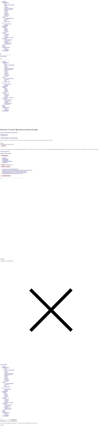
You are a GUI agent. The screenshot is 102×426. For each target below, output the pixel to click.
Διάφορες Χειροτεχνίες (9, 8)
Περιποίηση (7, 49)
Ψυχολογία (7, 19)
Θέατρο (6, 30)
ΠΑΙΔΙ (4, 17)
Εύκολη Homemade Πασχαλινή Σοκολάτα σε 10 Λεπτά (13, 173)
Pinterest (9, 153)
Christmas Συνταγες (8, 42)
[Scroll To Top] (0, 417)
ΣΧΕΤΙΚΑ (4, 157)
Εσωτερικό (7, 35)
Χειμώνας (6, 16)
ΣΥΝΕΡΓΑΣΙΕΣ (5, 160)
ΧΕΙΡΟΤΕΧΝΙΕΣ (6, 2)
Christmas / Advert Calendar (9, 4)
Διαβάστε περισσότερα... (5, 151)
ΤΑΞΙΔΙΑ (4, 32)
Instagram (6, 153)
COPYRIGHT (5, 162)
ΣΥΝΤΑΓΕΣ (5, 38)
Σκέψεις (6, 48)
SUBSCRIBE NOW (14, 419)
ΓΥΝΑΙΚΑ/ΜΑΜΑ (6, 47)
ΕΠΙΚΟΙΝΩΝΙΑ (5, 159)
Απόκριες (6, 7)
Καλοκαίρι (7, 13)
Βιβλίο (6, 28)
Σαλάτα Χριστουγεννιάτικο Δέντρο (8, 138)
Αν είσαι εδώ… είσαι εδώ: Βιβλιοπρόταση (10, 169)
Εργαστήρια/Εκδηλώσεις (9, 18)
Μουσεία (6, 29)
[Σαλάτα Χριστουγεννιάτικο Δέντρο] (9, 132)
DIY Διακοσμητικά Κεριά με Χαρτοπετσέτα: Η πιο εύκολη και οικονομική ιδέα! (17, 170)
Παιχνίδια (7, 31)
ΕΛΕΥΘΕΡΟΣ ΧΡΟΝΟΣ (5, 26)
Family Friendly (4, 46)
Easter (6, 5)
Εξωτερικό (7, 33)
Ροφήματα (7, 41)
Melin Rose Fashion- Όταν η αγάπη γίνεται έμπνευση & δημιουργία (15, 172)
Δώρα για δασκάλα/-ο (9, 9)
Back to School (7, 21)
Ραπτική (6, 24)
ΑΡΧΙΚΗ (4, 1)
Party (5, 3)
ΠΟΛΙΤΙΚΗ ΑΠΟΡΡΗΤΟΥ (7, 161)
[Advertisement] (51, 119)
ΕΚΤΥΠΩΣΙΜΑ (5, 50)
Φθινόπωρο (7, 14)
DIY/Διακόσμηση (8, 23)
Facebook (2, 153)
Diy (3, 22)
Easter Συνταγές (8, 44)
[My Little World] (3, 56)
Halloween (6, 10)
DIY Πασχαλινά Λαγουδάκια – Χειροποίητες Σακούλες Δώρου (14, 171)
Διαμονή (6, 36)
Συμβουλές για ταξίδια (9, 37)
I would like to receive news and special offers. (9, 421)
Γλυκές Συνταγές (8, 40)
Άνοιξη (6, 11)
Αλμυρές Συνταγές (8, 39)
